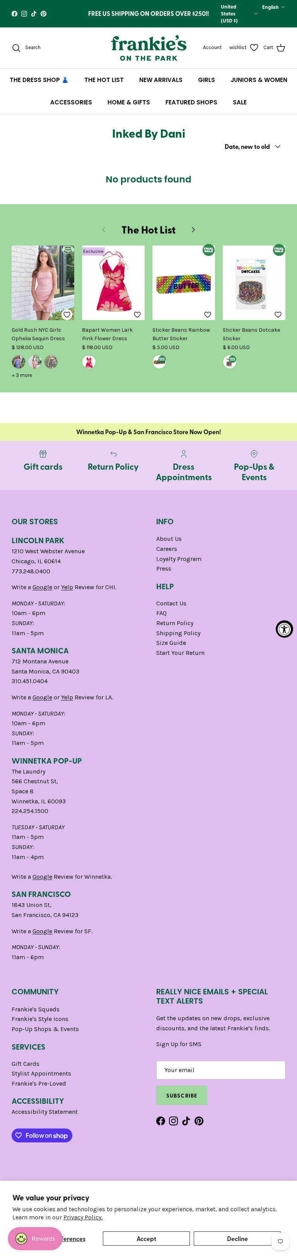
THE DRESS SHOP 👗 (39, 80)
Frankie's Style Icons (40, 1019)
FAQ (161, 613)
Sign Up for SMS (178, 1044)
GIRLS (206, 80)
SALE (240, 102)
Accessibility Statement (45, 1111)
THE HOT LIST (104, 80)
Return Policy (174, 623)
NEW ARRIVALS (161, 80)
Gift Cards (25, 1063)
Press (163, 568)
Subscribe (181, 1095)
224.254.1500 (30, 811)
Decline (237, 1238)
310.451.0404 (30, 681)
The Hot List (148, 229)
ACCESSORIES (71, 102)
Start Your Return (180, 652)
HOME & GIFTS (129, 102)
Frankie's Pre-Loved (39, 1083)
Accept (146, 1238)
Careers (166, 548)
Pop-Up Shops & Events (45, 1029)
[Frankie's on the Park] (148, 48)
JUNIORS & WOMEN (258, 80)
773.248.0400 (31, 571)
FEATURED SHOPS (191, 102)
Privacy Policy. (82, 1217)
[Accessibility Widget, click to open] (284, 629)
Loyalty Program (178, 559)
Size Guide (171, 642)
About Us (169, 538)
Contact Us (171, 603)
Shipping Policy (178, 633)
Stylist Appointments (41, 1073)
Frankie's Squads (36, 1009)
